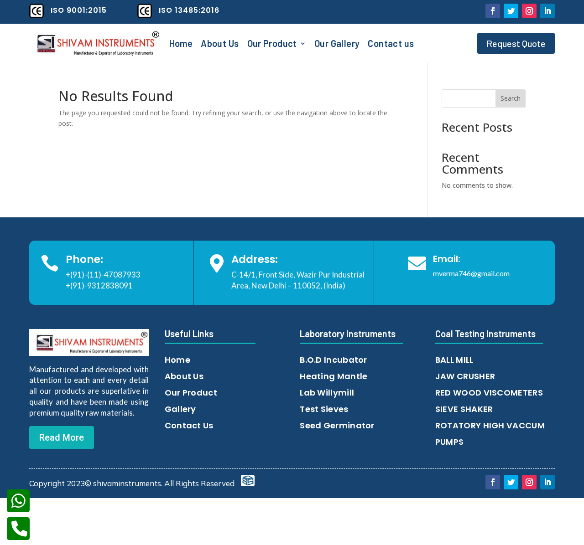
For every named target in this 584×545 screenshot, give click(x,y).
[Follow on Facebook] (492, 11)
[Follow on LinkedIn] (547, 11)
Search (511, 98)
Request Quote (516, 43)
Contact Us (189, 425)
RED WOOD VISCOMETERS (489, 392)
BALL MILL (454, 359)
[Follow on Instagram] (529, 11)
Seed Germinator (337, 425)
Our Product (272, 44)
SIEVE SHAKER (464, 409)
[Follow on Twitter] (511, 11)
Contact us (391, 44)
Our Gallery (337, 44)
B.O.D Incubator (333, 359)
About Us (220, 44)
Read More (61, 437)
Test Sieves (324, 409)
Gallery (180, 409)
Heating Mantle (333, 376)
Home (181, 44)
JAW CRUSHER (465, 376)
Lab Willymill (327, 392)
